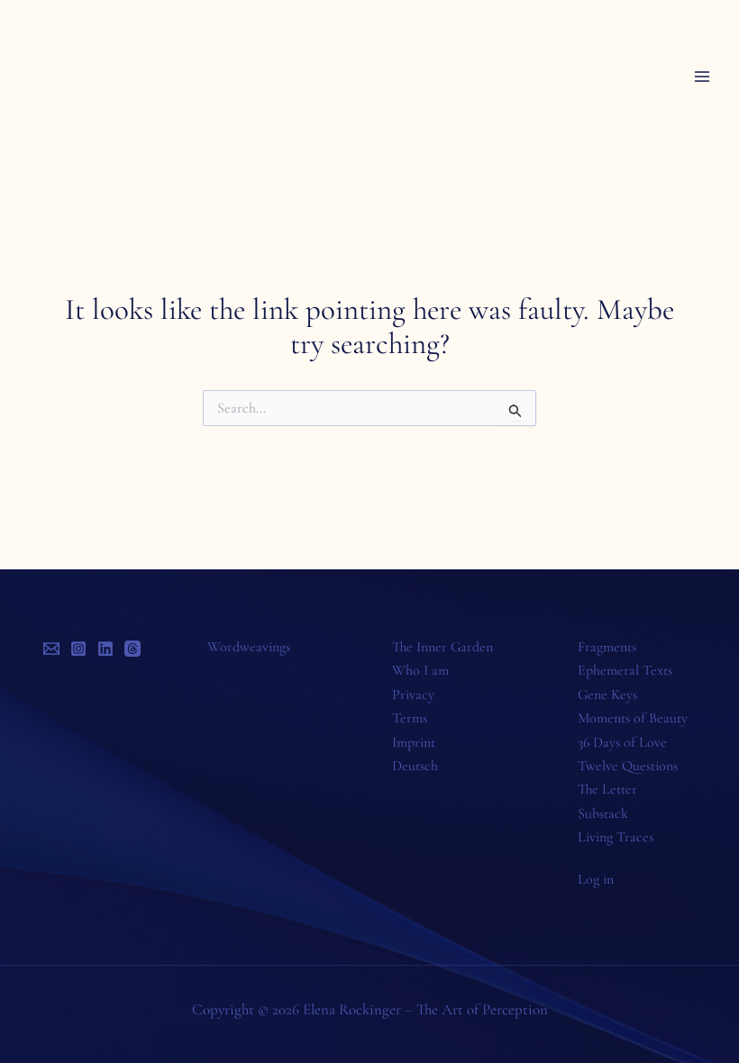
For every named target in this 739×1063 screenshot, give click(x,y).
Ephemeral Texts (625, 670)
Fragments (607, 647)
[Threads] (132, 649)
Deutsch (415, 766)
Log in (596, 879)
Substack (603, 813)
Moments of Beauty (633, 718)
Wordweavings (248, 647)
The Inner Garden (442, 647)
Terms (409, 718)
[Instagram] (78, 649)
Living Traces (615, 837)
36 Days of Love (622, 742)
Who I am (420, 670)
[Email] (51, 649)
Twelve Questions (628, 766)
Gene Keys (607, 695)
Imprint (413, 742)
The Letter (607, 789)
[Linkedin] (105, 649)
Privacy (413, 695)
